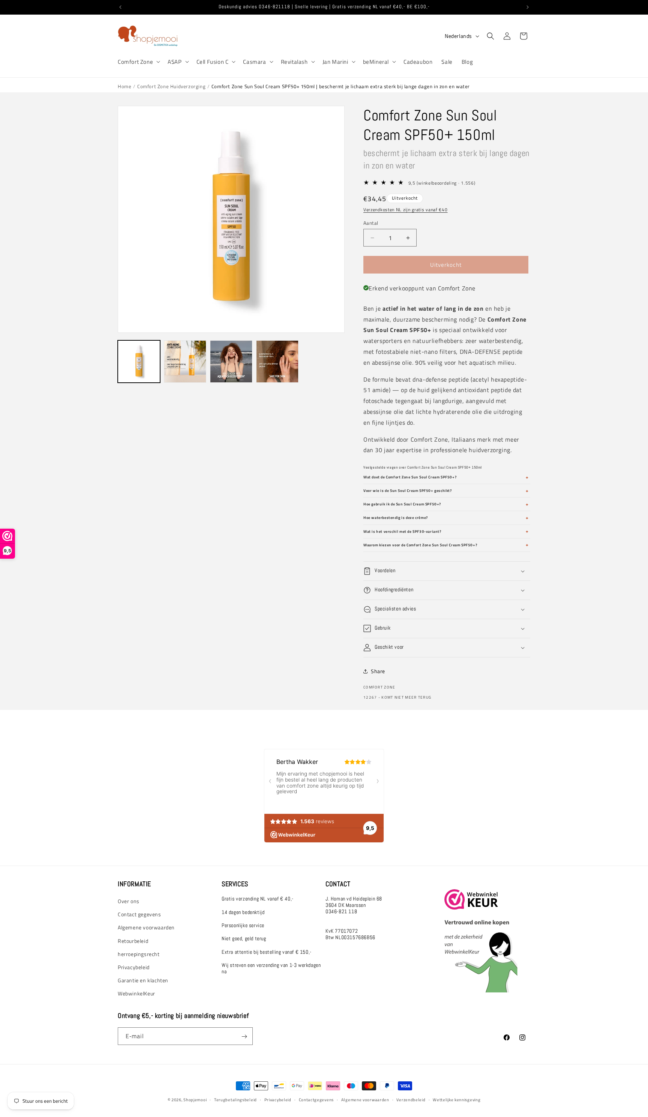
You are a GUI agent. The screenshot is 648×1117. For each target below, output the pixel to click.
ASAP (175, 62)
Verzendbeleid (410, 1100)
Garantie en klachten (143, 980)
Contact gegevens (139, 914)
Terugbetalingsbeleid (235, 1100)
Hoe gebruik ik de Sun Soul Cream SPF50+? (402, 504)
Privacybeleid (134, 967)
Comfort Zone (135, 62)
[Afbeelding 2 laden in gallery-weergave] (185, 361)
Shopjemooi (195, 1100)
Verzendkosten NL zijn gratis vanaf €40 (405, 209)
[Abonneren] (244, 1036)
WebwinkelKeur (136, 993)
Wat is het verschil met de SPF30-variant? (402, 531)
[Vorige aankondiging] (120, 7)
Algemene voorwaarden (146, 927)
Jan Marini (335, 62)
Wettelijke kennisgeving (456, 1100)
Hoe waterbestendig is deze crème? (395, 517)
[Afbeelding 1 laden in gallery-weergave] (139, 361)
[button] (138, 62)
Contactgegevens (316, 1100)
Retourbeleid (133, 941)
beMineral (376, 62)
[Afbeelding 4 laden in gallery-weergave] (277, 361)
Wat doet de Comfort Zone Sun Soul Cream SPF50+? (409, 477)
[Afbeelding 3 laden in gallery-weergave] (231, 361)
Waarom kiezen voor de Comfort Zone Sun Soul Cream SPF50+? (420, 545)
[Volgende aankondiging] (527, 7)
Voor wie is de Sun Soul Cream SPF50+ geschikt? (407, 490)
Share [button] (378, 671)
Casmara (254, 62)
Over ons (129, 901)
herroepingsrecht (139, 954)
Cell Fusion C (212, 62)
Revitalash (294, 62)
